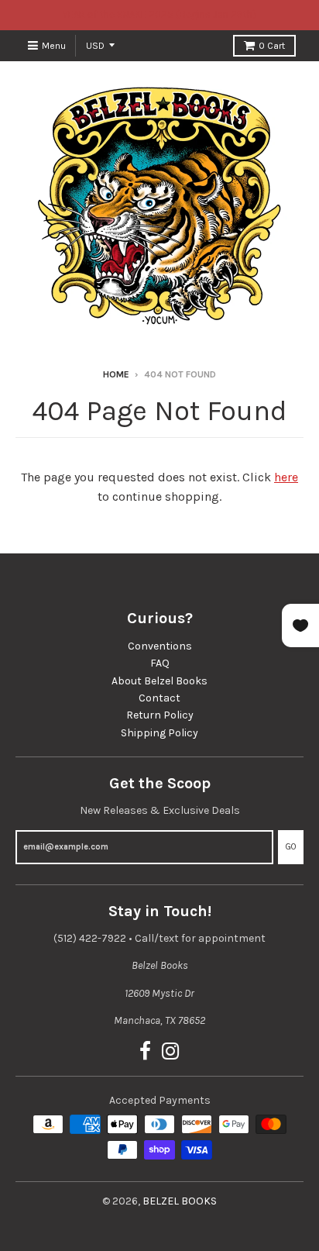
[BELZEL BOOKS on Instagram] (171, 1052)
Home (116, 374)
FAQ (160, 663)
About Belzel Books (159, 681)
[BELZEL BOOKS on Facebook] (145, 1052)
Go (291, 847)
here (286, 477)
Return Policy (160, 715)
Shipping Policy (159, 732)
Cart (272, 45)
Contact (159, 698)
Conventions (160, 646)
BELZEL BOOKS (179, 1201)
